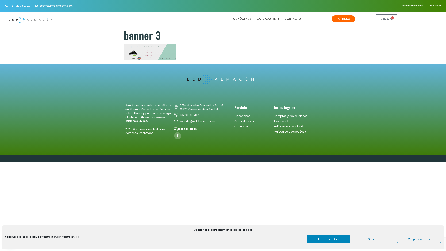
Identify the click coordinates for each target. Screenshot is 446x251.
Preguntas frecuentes (412, 5)
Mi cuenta (435, 5)
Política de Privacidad (288, 126)
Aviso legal (281, 121)
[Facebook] (177, 135)
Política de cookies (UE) (290, 132)
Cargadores (266, 19)
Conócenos (242, 19)
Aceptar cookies (328, 239)
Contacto (292, 19)
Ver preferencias (419, 239)
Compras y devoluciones (290, 116)
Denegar (374, 239)
